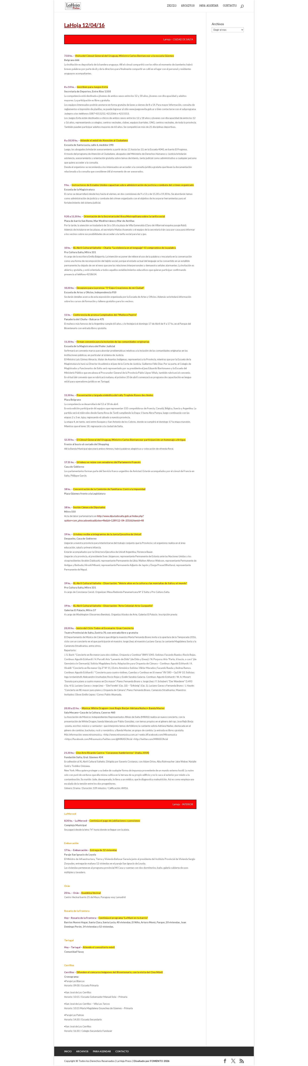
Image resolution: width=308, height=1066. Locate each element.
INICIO (171, 6)
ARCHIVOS (188, 6)
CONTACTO (230, 6)
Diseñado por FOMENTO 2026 (151, 1060)
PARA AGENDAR (208, 6)
